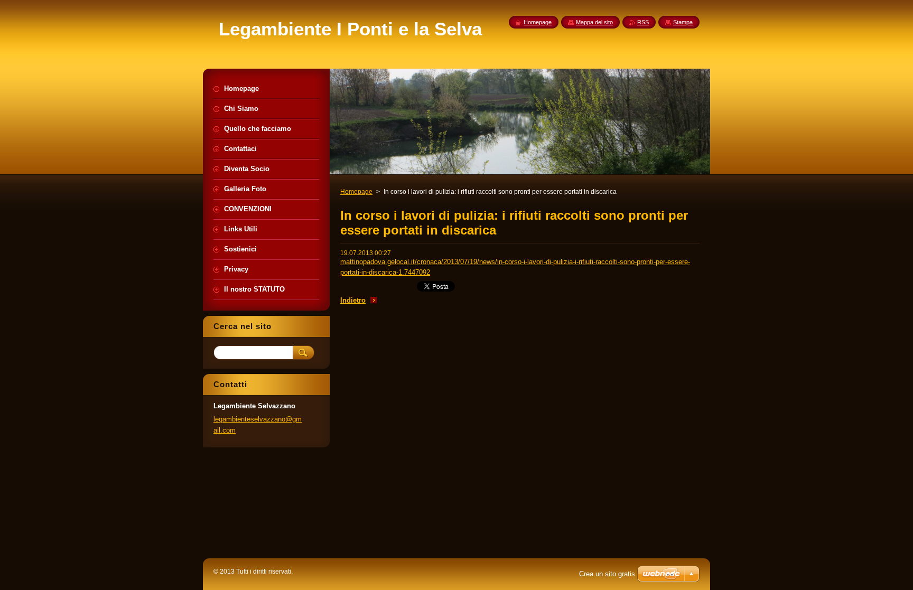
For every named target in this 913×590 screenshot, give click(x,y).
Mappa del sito (594, 22)
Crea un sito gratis (607, 574)
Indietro (353, 300)
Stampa (683, 22)
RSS (643, 22)
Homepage (356, 192)
